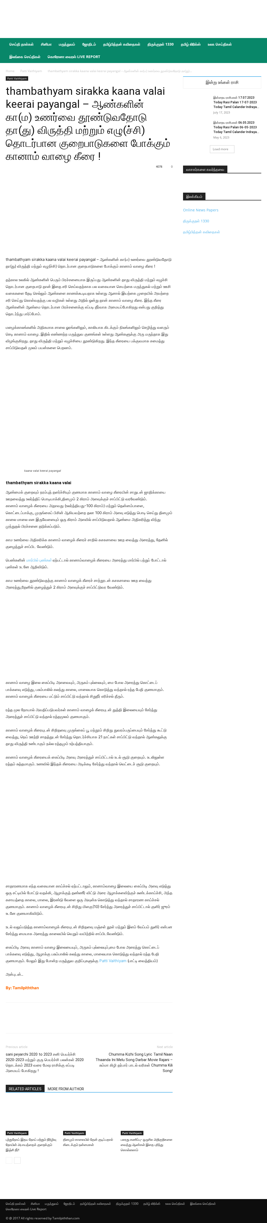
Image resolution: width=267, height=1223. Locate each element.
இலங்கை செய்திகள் (24, 56)
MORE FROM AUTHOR (66, 1089)
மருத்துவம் (67, 44)
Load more (220, 149)
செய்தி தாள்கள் (21, 44)
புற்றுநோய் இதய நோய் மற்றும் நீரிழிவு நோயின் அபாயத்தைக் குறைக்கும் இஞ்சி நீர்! (31, 1145)
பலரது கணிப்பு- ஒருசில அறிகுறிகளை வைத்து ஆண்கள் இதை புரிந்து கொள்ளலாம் (146, 1145)
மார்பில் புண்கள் (39, 560)
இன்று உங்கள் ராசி (222, 82)
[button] (255, 44)
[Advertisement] (166, 19)
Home (10, 71)
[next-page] (17, 1160)
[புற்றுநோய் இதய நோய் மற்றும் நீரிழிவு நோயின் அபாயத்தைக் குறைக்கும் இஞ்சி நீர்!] (32, 1117)
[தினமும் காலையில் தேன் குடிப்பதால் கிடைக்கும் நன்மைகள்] (89, 1117)
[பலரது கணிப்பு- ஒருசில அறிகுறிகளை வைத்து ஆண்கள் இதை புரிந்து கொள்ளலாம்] (147, 1117)
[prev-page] (9, 1160)
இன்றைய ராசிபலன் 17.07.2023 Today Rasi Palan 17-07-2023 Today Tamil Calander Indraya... (236, 102)
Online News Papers (201, 209)
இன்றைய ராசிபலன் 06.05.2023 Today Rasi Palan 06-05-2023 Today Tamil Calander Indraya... (236, 127)
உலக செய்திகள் (220, 44)
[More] (124, 1022)
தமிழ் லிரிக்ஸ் (191, 44)
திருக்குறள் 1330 (161, 44)
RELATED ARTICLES (25, 1089)
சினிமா (46, 44)
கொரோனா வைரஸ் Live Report (74, 56)
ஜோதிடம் (89, 44)
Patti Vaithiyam (31, 71)
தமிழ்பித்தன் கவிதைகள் (121, 44)
